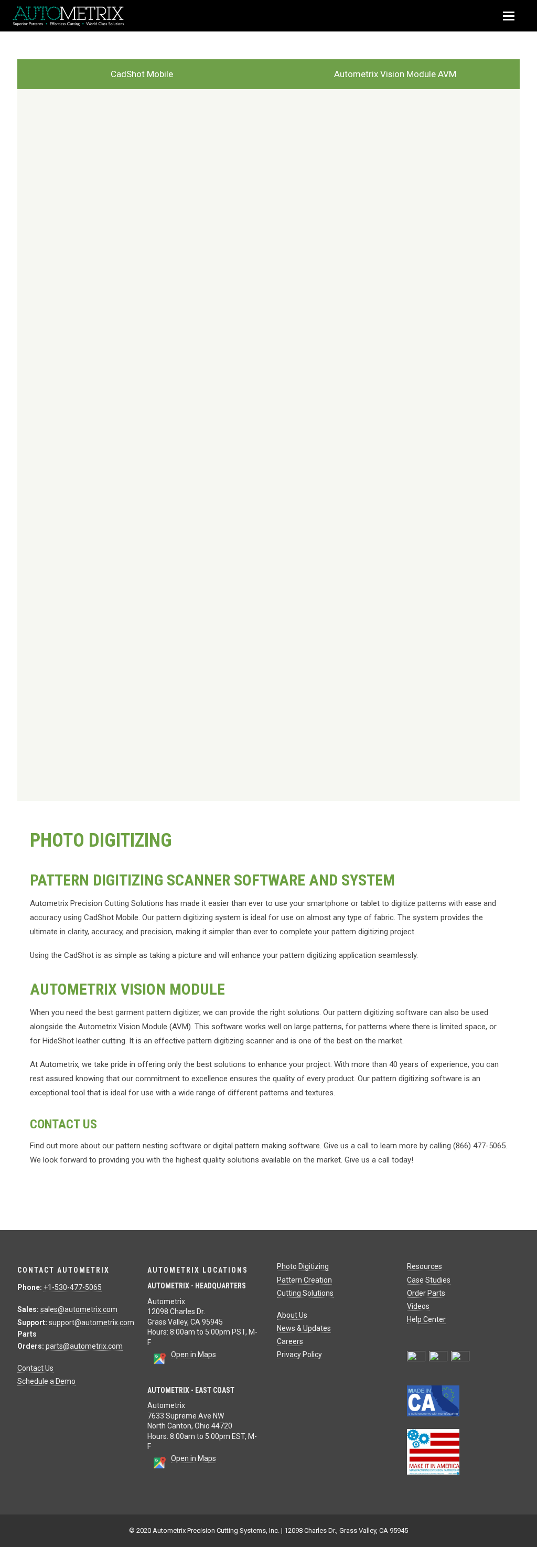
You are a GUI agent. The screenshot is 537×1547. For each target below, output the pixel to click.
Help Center (426, 1319)
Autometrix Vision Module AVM (395, 74)
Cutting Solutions (305, 1293)
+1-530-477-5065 (73, 1287)
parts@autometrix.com (84, 1346)
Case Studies (428, 1280)
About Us (292, 1315)
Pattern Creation (304, 1280)
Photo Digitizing (303, 1266)
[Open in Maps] (159, 1362)
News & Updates (304, 1328)
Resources (424, 1266)
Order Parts (426, 1293)
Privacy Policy (299, 1354)
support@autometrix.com (91, 1322)
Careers (290, 1341)
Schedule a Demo (46, 1381)
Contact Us (35, 1368)
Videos (418, 1306)
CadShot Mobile (142, 74)
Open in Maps (193, 1354)
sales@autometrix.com (78, 1309)
